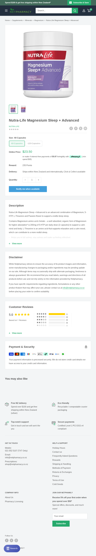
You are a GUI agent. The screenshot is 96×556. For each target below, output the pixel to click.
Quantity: (13, 180)
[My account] (84, 10)
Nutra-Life (14, 126)
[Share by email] (85, 128)
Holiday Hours (58, 448)
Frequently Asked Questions (64, 456)
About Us (9, 497)
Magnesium (39, 20)
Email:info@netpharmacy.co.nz (16, 456)
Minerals (28, 20)
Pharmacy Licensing (14, 501)
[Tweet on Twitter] (80, 128)
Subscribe (61, 523)
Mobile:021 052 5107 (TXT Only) (16, 449)
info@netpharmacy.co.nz (73, 288)
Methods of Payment (61, 468)
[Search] (75, 10)
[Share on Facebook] (71, 128)
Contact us (57, 452)
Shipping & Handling (61, 464)
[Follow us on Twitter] (11, 540)
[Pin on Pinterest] (76, 128)
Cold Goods (57, 484)
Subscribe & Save (81, 2)
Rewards (56, 460)
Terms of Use (58, 480)
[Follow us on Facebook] (6, 540)
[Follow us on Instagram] (16, 540)
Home (7, 20)
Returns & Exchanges (62, 472)
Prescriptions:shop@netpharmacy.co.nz (16, 462)
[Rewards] (12, 548)
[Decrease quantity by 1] (25, 179)
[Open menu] (6, 11)
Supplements (17, 20)
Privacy (55, 476)
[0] (88, 10)
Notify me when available (28, 189)
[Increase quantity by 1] (38, 179)
